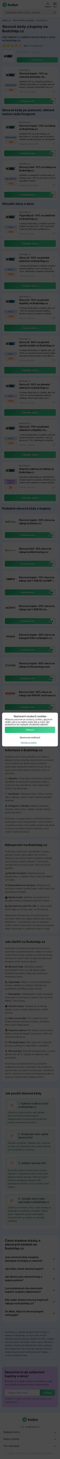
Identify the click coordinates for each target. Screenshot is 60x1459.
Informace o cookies (29, 743)
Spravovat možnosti (30, 737)
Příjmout (30, 730)
